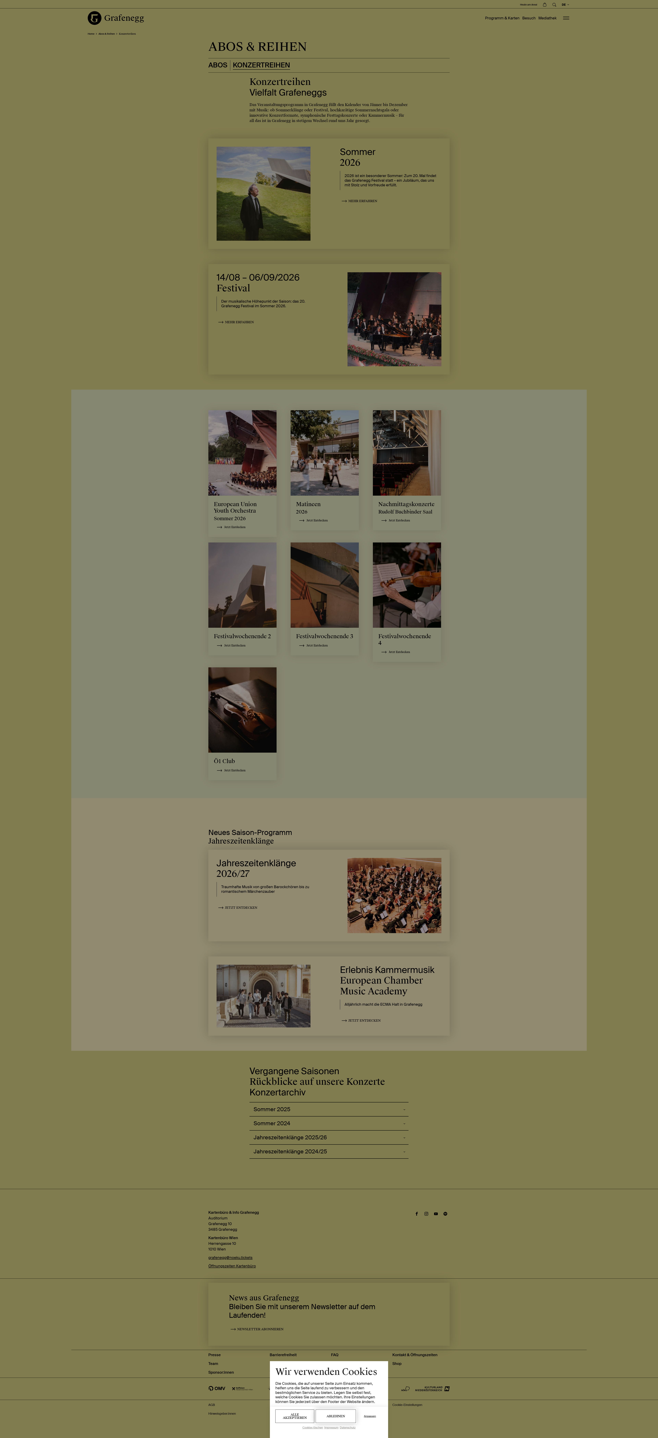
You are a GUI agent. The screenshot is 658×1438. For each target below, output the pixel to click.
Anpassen (370, 1416)
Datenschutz (348, 1427)
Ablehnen (336, 1416)
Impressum (331, 1427)
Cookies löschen (312, 1427)
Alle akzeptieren (295, 1416)
